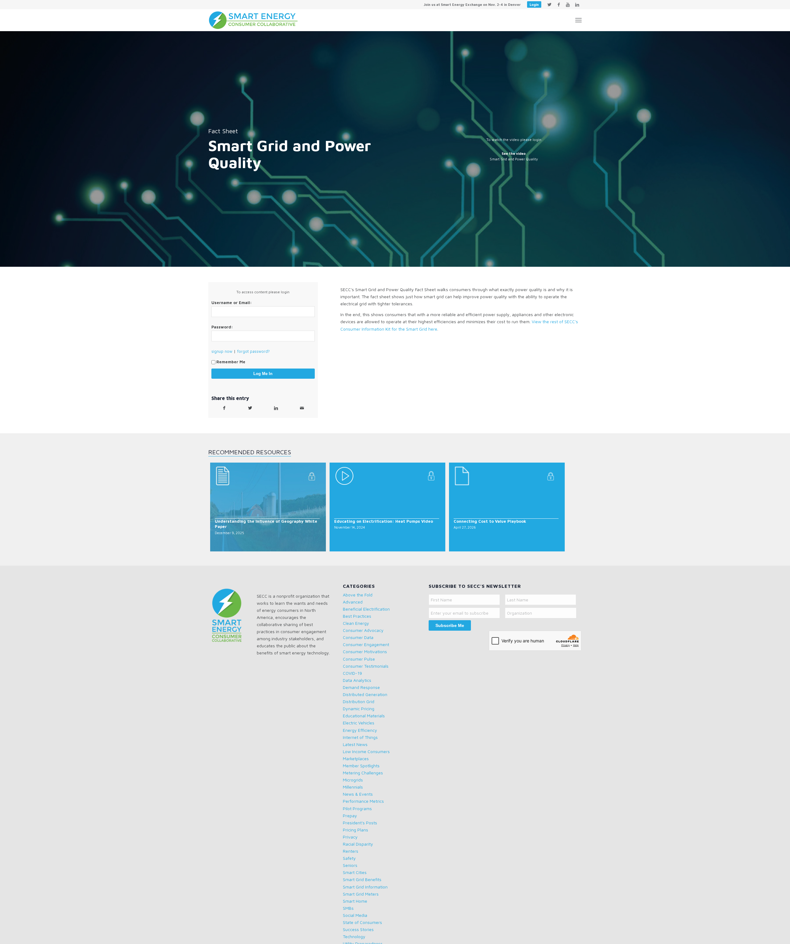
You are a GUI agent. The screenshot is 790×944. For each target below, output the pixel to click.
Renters (350, 851)
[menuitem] (472, 4)
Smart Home (355, 901)
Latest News (355, 744)
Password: (222, 327)
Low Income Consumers (366, 751)
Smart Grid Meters (361, 894)
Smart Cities (355, 872)
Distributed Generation (365, 694)
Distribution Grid (358, 701)
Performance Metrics (363, 801)
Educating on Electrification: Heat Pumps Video (383, 521)
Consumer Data (358, 637)
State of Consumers (362, 922)
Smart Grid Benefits (362, 879)
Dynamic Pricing (358, 708)
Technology (354, 936)
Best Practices (357, 616)
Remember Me (230, 362)
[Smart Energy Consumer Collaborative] (256, 20)
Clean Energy (356, 623)
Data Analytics (357, 680)
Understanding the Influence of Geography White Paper (266, 524)
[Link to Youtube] (567, 4)
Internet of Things (360, 737)
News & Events (358, 794)
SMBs (348, 908)
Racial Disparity (358, 844)
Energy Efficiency (360, 730)
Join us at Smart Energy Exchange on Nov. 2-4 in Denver (472, 4)
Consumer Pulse (359, 659)
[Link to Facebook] (558, 4)
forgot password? (253, 351)
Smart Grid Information (365, 886)
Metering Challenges (363, 772)
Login (534, 4)
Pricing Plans (355, 829)
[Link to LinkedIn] (577, 4)
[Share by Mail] (302, 408)
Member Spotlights (361, 765)
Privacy (350, 836)
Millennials (353, 786)
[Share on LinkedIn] (276, 408)
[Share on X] (250, 408)
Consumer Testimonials (366, 666)
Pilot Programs (357, 808)
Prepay (350, 815)
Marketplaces (356, 758)
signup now (221, 351)
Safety (349, 858)
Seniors (350, 865)
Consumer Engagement (366, 644)
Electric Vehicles (358, 722)
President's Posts (360, 822)
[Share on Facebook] (224, 408)
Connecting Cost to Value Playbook (490, 521)
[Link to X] (549, 4)
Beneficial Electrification (366, 609)
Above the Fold (357, 594)
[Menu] (578, 20)
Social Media (355, 915)
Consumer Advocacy (363, 630)
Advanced (353, 601)
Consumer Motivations (365, 651)
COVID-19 (352, 673)
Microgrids (353, 779)
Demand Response (361, 687)
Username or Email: (231, 302)
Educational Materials (364, 715)
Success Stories (358, 929)
